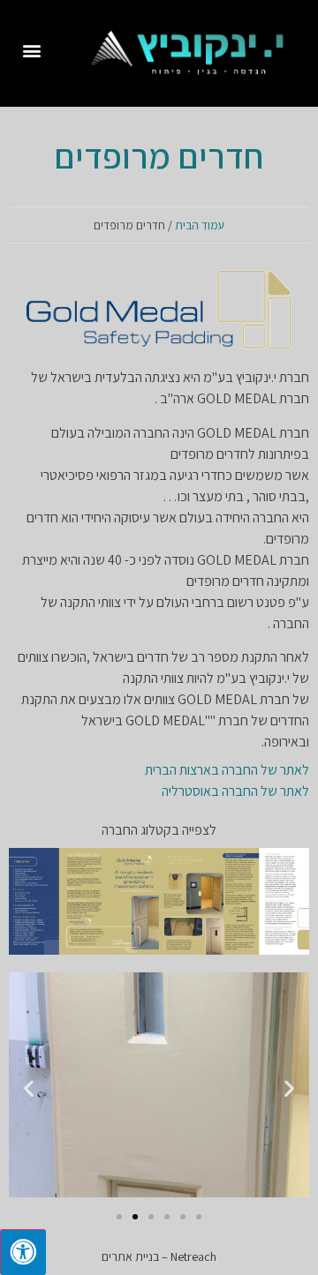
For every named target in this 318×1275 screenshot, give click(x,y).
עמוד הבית (199, 225)
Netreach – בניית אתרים (159, 1256)
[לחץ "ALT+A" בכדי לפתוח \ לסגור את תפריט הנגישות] (23, 1252)
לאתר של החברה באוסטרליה (235, 791)
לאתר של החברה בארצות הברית (227, 770)
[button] (32, 49)
